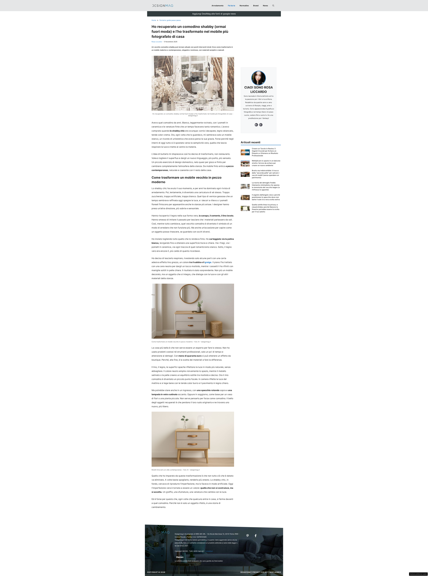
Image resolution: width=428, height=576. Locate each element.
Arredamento (217, 5)
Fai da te (231, 5)
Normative (244, 5)
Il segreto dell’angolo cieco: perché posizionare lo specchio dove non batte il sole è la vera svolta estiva (266, 197)
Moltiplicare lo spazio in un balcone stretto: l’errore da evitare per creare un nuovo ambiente (266, 163)
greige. (208, 262)
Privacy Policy (260, 572)
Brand (255, 5)
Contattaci (209, 551)
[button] (273, 5)
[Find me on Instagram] (256, 124)
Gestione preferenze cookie (418, 574)
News (265, 5)
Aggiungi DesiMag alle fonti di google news (214, 13)
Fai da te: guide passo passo (170, 20)
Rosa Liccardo (157, 42)
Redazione (246, 572)
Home (154, 20)
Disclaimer (275, 572)
